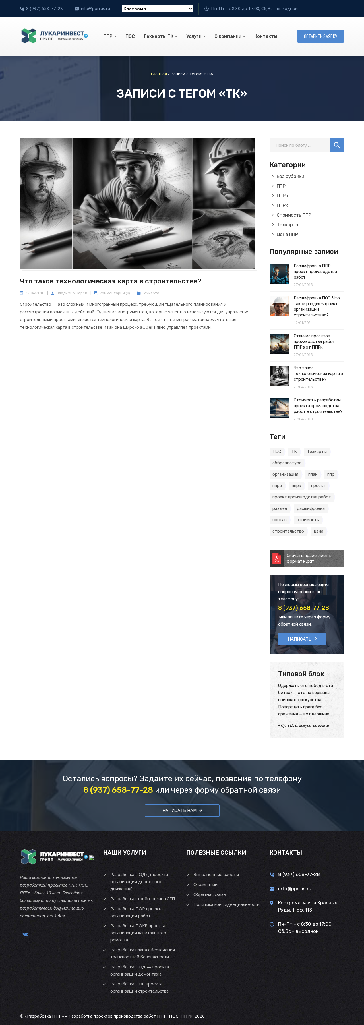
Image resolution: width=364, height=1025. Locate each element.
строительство (288, 531)
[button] (337, 145)
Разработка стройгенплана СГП (142, 898)
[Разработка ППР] (54, 36)
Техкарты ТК (158, 36)
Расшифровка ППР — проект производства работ (315, 271)
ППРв (282, 195)
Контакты (265, 36)
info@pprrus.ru (95, 8)
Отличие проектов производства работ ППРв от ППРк (314, 341)
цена (318, 531)
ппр (330, 474)
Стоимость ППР (294, 215)
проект (318, 485)
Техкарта (150, 292)
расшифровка (311, 508)
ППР (108, 36)
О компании (227, 36)
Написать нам (179, 810)
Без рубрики (290, 176)
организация (285, 474)
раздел (279, 508)
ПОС (130, 36)
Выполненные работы (216, 874)
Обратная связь (209, 894)
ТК (294, 451)
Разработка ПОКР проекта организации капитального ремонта (138, 933)
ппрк (296, 485)
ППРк (282, 205)
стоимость (308, 519)
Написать (299, 639)
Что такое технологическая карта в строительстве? (111, 281)
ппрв (277, 485)
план (312, 474)
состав (279, 519)
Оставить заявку (321, 36)
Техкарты (317, 451)
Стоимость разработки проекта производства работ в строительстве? (318, 405)
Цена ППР (287, 234)
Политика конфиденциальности (226, 904)
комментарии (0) (115, 292)
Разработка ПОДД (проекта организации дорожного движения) (139, 881)
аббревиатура (286, 462)
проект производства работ (301, 497)
